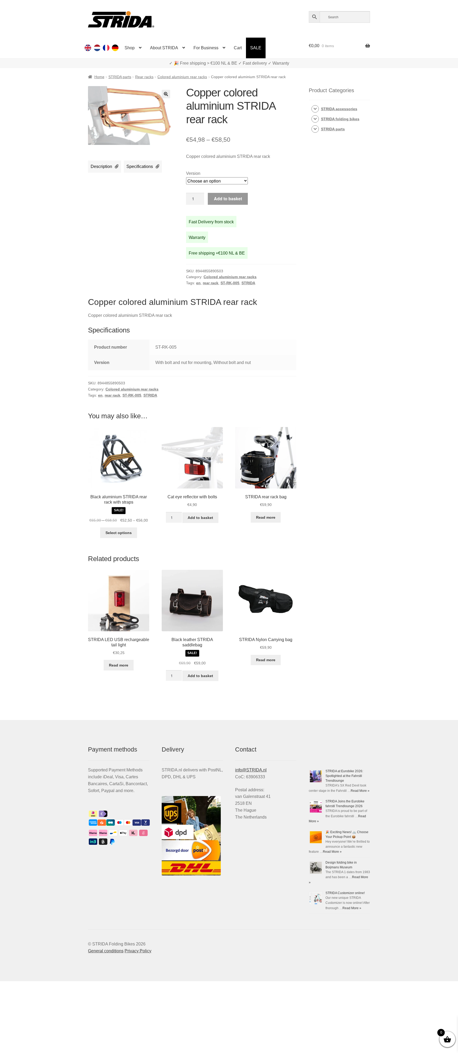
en (198, 283)
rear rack (210, 283)
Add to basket (228, 199)
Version (193, 173)
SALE (255, 48)
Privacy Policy (138, 951)
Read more (265, 517)
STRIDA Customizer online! (345, 893)
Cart (238, 48)
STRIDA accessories (339, 109)
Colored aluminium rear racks (182, 77)
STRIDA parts (119, 77)
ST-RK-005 (230, 283)
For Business (205, 48)
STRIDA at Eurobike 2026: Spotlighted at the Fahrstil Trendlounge (344, 776)
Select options (118, 533)
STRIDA (248, 283)
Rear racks (144, 77)
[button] (166, 94)
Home (99, 77)
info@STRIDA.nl (251, 770)
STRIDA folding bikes (340, 119)
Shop (130, 48)
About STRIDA (164, 48)
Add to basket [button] (200, 518)
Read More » (360, 791)
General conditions (106, 951)
